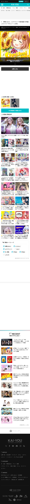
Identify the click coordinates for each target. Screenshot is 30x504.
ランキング (14, 454)
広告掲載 (20, 475)
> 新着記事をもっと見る (24, 425)
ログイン (26, 1)
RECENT (16, 334)
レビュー (3, 457)
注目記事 (8, 454)
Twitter (6, 446)
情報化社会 (9, 463)
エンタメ (3, 468)
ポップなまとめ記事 (18, 457)
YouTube (13, 446)
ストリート (23, 466)
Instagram (20, 446)
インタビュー (9, 457)
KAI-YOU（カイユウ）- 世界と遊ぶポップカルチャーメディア (15, 5)
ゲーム (18, 466)
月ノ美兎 (7, 252)
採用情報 (20, 479)
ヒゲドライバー (8, 249)
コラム (19, 454)
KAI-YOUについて (5, 475)
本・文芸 (3, 463)
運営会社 (14, 479)
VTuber (15, 252)
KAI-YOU (2, 10)
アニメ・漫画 (16, 463)
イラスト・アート (5, 466)
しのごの (7, 254)
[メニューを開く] (2, 5)
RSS (24, 446)
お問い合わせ (14, 475)
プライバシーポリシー (23, 477)
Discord (17, 446)
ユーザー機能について (6, 477)
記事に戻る (15, 69)
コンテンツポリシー (5, 479)
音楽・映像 (8, 10)
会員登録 (21, 1)
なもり (18, 249)
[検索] (28, 4)
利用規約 (15, 477)
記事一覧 (3, 454)
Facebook (9, 446)
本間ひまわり (8, 246)
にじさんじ (18, 246)
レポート (24, 454)
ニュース (12, 10)
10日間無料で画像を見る (15, 110)
